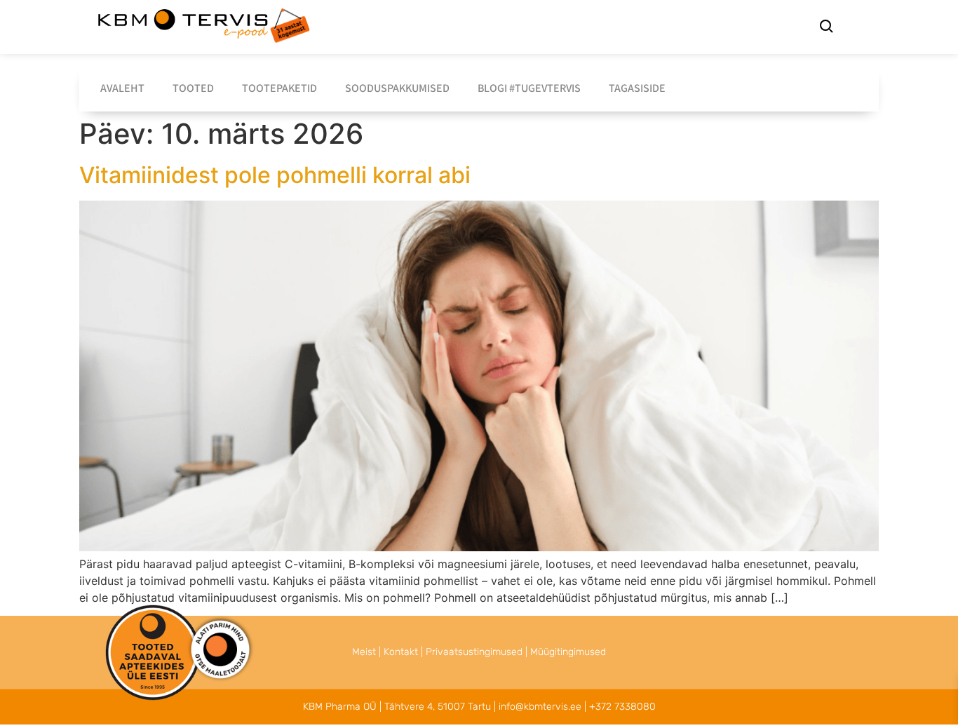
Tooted (193, 88)
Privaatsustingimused (474, 652)
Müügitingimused (568, 652)
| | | (479, 652)
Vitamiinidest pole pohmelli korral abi (275, 175)
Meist (364, 652)
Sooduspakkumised (397, 88)
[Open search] (826, 28)
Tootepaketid (279, 88)
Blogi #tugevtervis (529, 88)
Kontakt (401, 652)
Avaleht (122, 88)
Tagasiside (637, 88)
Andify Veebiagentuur (185, 702)
